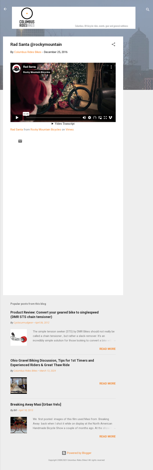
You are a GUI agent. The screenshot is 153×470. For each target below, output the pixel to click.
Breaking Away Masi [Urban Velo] (35, 404)
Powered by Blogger (78, 453)
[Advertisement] (137, 92)
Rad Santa (16, 129)
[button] (113, 45)
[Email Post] (20, 142)
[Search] (148, 10)
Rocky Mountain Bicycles (46, 129)
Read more (107, 349)
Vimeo (70, 129)
